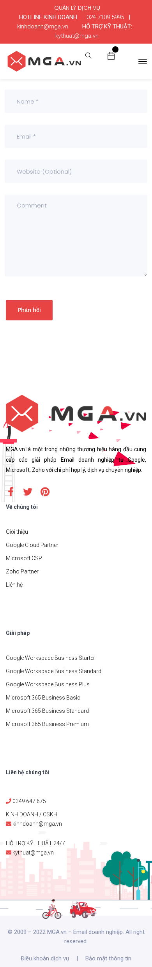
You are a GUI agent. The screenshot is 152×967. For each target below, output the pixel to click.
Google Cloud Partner (32, 545)
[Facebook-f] (10, 491)
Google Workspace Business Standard (53, 671)
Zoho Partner (22, 571)
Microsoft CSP (24, 558)
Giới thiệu (17, 532)
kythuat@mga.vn (77, 35)
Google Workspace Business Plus (48, 684)
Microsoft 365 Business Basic (43, 697)
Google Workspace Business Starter (50, 658)
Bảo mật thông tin (108, 958)
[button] (111, 55)
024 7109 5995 (105, 17)
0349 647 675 (29, 801)
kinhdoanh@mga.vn (42, 26)
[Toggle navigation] (142, 61)
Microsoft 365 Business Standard (47, 711)
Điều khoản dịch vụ (45, 958)
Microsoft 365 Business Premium (47, 724)
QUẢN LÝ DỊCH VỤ (77, 8)
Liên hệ (14, 585)
